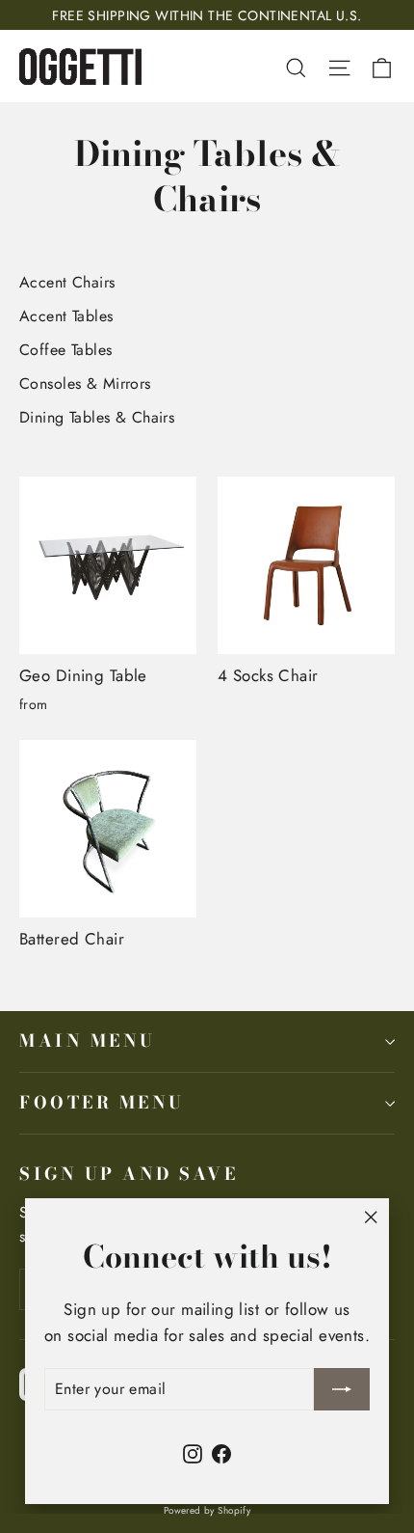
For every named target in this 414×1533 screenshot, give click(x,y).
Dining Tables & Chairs (96, 417)
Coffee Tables (66, 350)
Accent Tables (66, 316)
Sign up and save (128, 1173)
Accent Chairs (67, 282)
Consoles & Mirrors (85, 383)
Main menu (87, 1040)
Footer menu (102, 1102)
